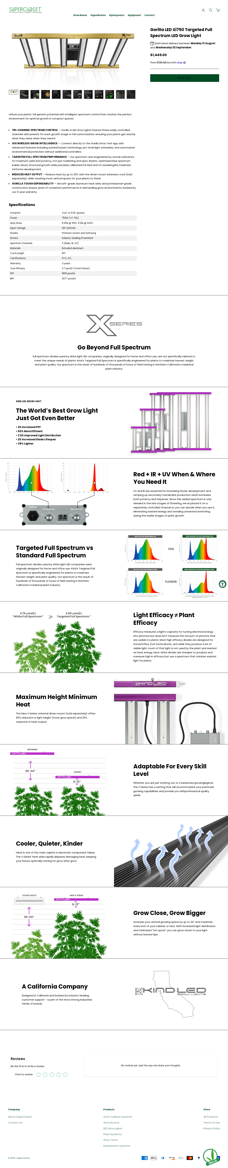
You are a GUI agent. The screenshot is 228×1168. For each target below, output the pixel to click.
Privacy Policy (211, 1128)
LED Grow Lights (112, 1128)
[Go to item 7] (77, 94)
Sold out (184, 78)
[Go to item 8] (88, 94)
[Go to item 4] (45, 94)
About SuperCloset (20, 1116)
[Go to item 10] (109, 94)
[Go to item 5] (56, 94)
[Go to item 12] (131, 94)
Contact (149, 15)
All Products (210, 1116)
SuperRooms (98, 15)
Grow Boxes (80, 15)
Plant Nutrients (112, 1134)
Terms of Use (211, 1122)
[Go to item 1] (13, 92)
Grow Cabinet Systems (117, 1116)
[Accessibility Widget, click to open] (222, 584)
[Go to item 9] (99, 94)
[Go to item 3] (35, 94)
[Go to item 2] (24, 94)
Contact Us (15, 1122)
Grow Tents (110, 1140)
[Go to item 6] (67, 94)
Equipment (134, 15)
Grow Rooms (111, 1122)
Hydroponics (117, 15)
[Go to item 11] (120, 94)
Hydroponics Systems (116, 1145)
